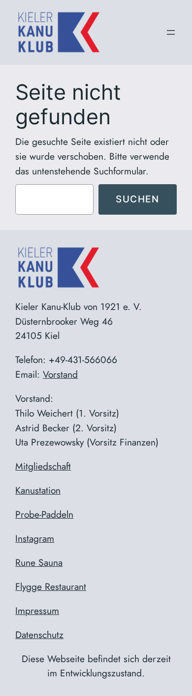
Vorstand (60, 374)
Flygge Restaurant (50, 586)
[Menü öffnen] (171, 32)
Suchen (138, 199)
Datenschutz (39, 634)
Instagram (34, 538)
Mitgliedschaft (43, 466)
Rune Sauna (39, 562)
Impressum (37, 610)
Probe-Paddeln (44, 514)
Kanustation (38, 490)
